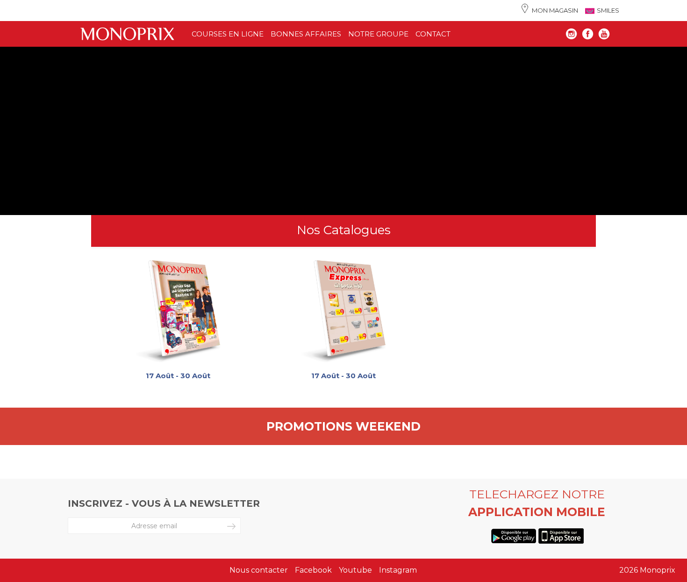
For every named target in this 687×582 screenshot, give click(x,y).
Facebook (313, 570)
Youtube (355, 570)
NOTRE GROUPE (378, 33)
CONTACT (433, 33)
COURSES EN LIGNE (228, 33)
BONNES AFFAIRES (306, 33)
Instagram (398, 570)
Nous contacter (258, 570)
